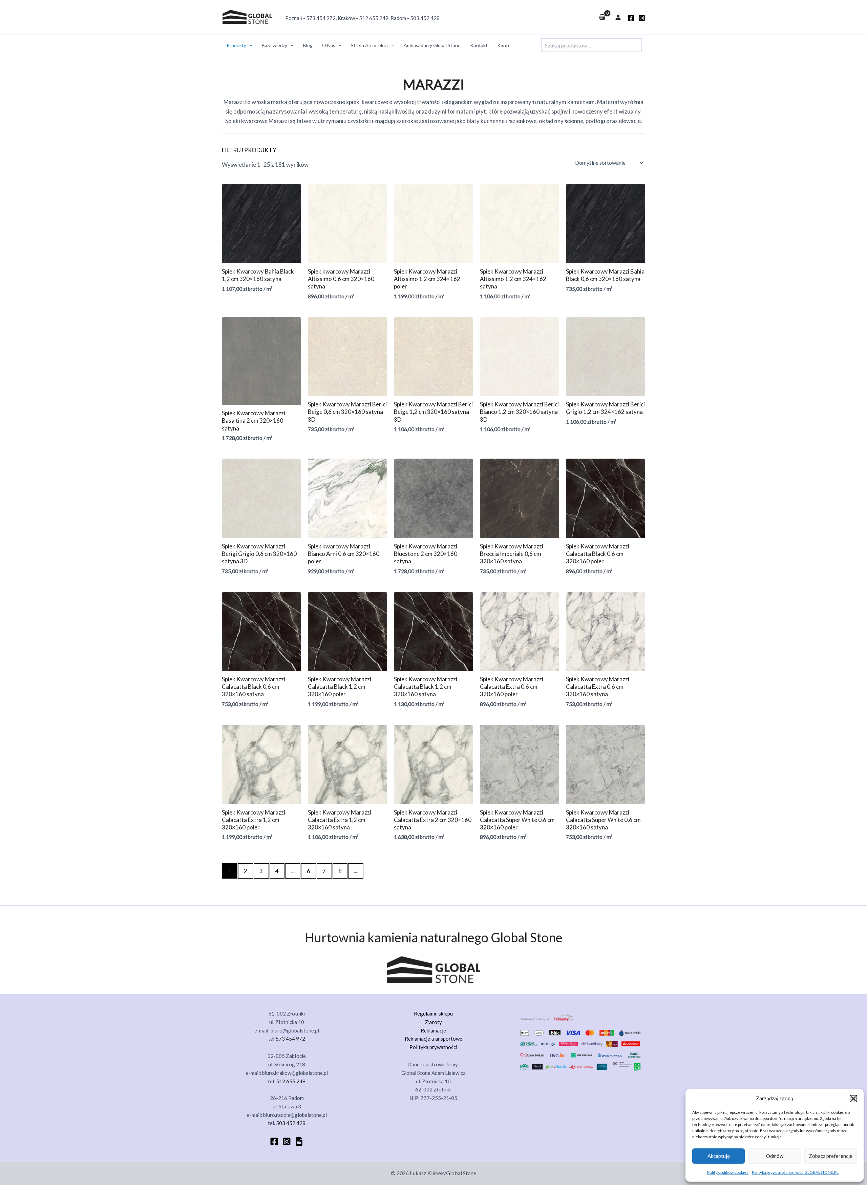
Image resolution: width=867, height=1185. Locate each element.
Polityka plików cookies (727, 1172)
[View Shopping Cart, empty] (602, 17)
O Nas (328, 45)
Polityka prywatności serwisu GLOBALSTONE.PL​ (795, 1172)
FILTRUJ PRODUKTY (249, 150)
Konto (504, 45)
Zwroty (433, 1022)
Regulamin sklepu (433, 1013)
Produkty (236, 45)
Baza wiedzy (274, 45)
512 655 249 (373, 18)
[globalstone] (631, 18)
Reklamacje (433, 1030)
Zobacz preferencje (830, 1156)
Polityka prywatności (433, 1047)
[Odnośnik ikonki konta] (618, 17)
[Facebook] (274, 1141)
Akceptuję (718, 1156)
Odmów (774, 1156)
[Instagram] (641, 18)
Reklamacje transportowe (433, 1039)
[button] (853, 1098)
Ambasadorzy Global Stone (432, 45)
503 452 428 (425, 18)
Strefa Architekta (369, 45)
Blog (308, 45)
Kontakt (479, 45)
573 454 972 (321, 18)
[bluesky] (299, 1141)
